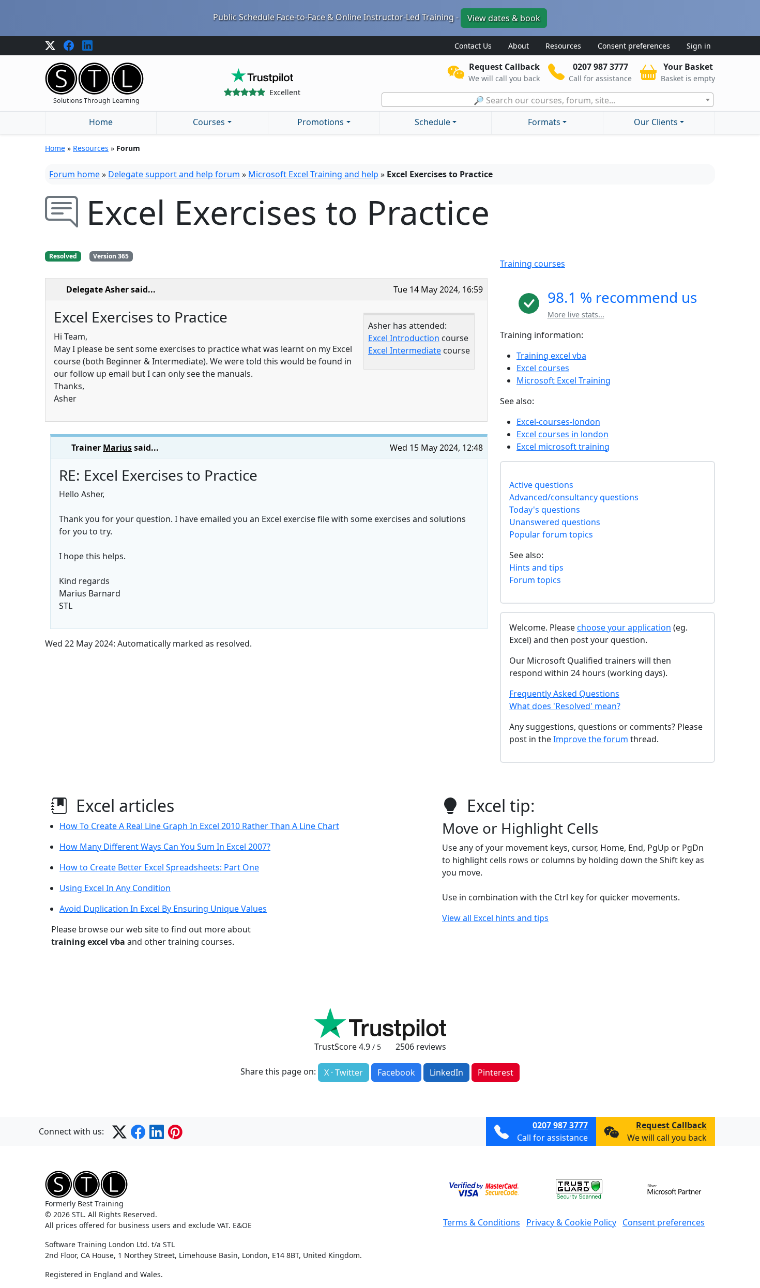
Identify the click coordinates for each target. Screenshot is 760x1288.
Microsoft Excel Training (563, 380)
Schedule (432, 122)
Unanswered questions (554, 522)
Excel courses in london (562, 434)
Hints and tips (536, 567)
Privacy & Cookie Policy (571, 1222)
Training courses (532, 263)
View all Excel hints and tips (495, 918)
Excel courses (542, 368)
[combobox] (547, 100)
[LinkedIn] (87, 46)
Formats (544, 122)
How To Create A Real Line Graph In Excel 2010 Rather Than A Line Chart (199, 826)
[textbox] (547, 100)
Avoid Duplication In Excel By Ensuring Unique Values (163, 908)
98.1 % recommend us (622, 297)
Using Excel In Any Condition (115, 888)
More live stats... (576, 314)
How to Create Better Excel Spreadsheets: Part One (159, 867)
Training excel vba (551, 355)
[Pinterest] (175, 1131)
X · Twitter (343, 1072)
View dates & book (503, 18)
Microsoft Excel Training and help (313, 174)
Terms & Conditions (481, 1222)
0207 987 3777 (560, 1125)
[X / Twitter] (50, 46)
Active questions (541, 484)
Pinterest (495, 1072)
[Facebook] (69, 46)
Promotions (320, 122)
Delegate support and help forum (174, 174)
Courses (209, 122)
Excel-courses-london (558, 421)
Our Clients (656, 122)
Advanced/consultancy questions (574, 497)
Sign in (699, 46)
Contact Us (473, 46)
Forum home (74, 174)
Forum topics (535, 580)
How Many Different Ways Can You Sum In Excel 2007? (164, 846)
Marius (117, 447)
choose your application (624, 627)
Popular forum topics (551, 534)
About (518, 46)
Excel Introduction (403, 338)
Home (101, 122)
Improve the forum (590, 739)
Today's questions (544, 509)
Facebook (396, 1072)
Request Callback (671, 1125)
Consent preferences (634, 46)
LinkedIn (446, 1072)
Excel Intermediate (404, 350)
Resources (563, 46)
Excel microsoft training (563, 446)
